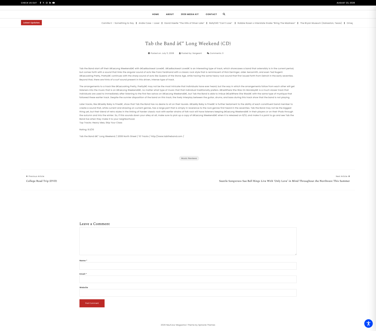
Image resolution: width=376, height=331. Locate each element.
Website (83, 287)
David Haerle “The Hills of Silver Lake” (178, 23)
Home (155, 14)
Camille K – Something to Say (112, 23)
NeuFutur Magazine (176, 325)
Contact (211, 14)
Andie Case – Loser (143, 23)
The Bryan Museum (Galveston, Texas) (315, 23)
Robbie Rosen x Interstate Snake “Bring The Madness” (260, 23)
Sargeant (197, 53)
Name (83, 260)
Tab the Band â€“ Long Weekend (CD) (188, 43)
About (170, 14)
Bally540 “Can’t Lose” (215, 23)
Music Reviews (189, 158)
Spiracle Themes (206, 325)
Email (83, 274)
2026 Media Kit (190, 14)
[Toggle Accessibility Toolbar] (368, 323)
